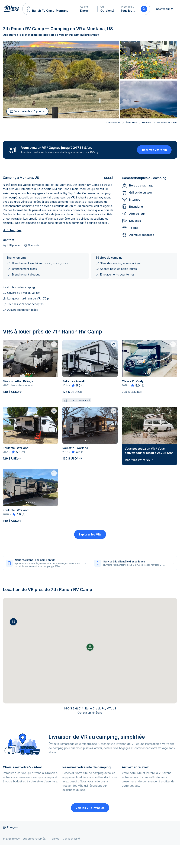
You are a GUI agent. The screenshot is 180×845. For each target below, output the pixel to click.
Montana (146, 122)
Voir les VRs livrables (90, 808)
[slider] (76, 385)
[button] (49, 9)
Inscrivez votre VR (154, 150)
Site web (33, 245)
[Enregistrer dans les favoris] (54, 344)
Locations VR (113, 122)
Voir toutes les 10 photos (29, 111)
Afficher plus (12, 230)
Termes (54, 838)
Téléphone (13, 245)
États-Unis (131, 122)
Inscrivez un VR (165, 8)
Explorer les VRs (90, 534)
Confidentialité (71, 838)
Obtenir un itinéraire (90, 712)
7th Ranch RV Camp (167, 122)
